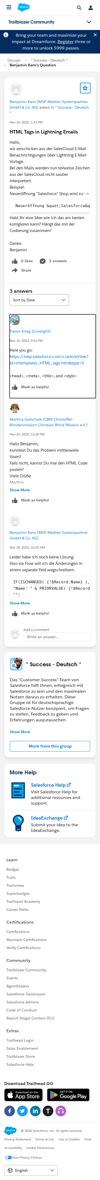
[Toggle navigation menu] (89, 22)
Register (66, 41)
